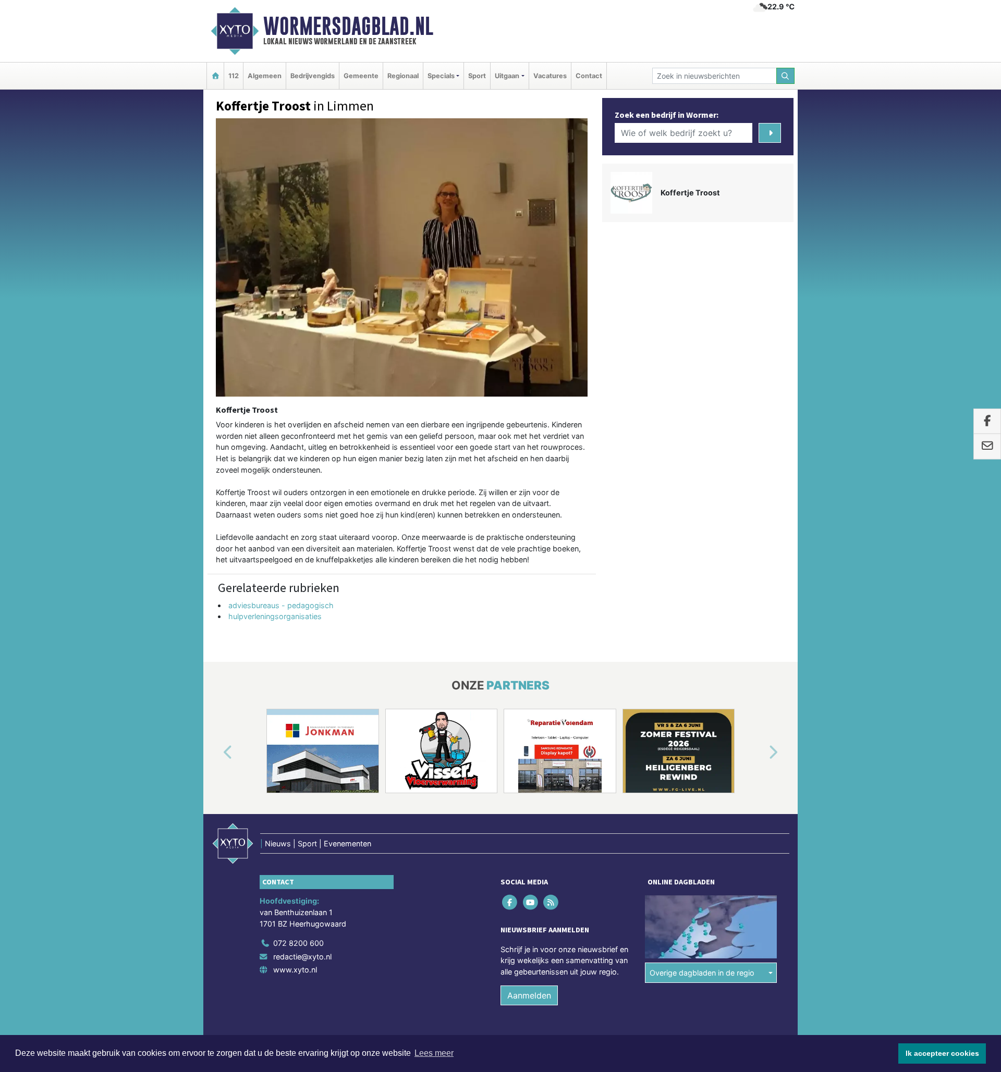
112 (233, 76)
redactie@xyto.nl (302, 956)
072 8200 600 (298, 943)
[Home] (215, 76)
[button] (215, 753)
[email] (987, 446)
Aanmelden (529, 995)
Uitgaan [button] (507, 76)
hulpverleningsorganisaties (275, 616)
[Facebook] (510, 902)
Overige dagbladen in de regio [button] (702, 972)
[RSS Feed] (551, 902)
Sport (477, 76)
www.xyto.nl (295, 969)
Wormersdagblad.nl (348, 26)
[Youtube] (531, 902)
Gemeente (361, 76)
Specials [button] (441, 76)
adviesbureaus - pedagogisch (281, 605)
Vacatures (550, 76)
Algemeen (265, 76)
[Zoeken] (785, 76)
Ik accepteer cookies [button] (942, 1053)
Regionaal (403, 76)
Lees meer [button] (434, 1053)
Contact (589, 76)
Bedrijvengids (312, 76)
